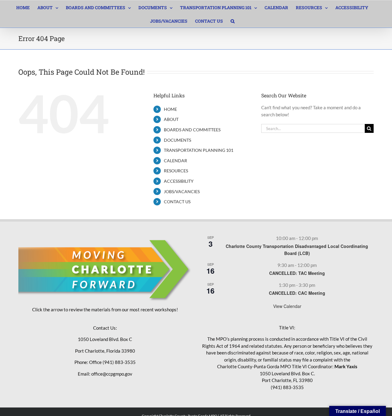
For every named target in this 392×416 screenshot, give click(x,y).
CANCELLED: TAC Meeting (297, 273)
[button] (233, 20)
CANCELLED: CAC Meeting (297, 293)
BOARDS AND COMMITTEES (192, 129)
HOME (170, 109)
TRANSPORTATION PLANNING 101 (198, 150)
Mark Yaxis (345, 366)
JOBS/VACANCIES (182, 191)
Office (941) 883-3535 (112, 362)
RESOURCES (176, 170)
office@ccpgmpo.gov (111, 374)
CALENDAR (175, 160)
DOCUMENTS (177, 140)
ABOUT (171, 119)
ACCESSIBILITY (179, 181)
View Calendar (287, 306)
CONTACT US (177, 201)
